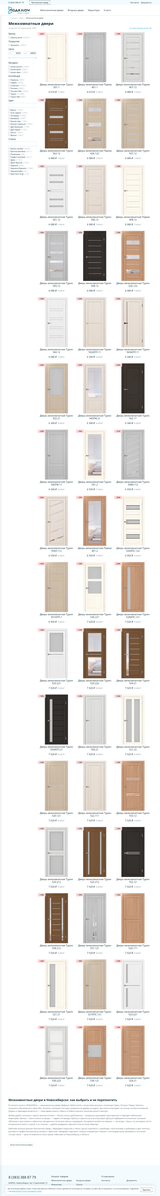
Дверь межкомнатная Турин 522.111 (94, 814)
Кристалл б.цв (19, 174)
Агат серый (19, 112)
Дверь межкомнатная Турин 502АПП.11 (94, 351)
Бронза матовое (21, 151)
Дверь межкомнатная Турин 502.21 (56, 417)
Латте (16, 132)
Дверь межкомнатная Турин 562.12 (56, 152)
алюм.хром (19, 69)
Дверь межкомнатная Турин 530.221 (94, 616)
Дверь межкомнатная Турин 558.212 (56, 947)
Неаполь (17, 80)
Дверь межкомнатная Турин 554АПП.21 (56, 748)
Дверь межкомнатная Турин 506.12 (94, 218)
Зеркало (17, 165)
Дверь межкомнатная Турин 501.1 (56, 86)
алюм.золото (19, 66)
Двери (21, 18)
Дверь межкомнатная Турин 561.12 (56, 218)
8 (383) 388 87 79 (16, 2)
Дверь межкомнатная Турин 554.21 (133, 682)
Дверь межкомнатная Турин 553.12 (133, 814)
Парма (17, 82)
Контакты (134, 2)
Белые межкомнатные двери (21, 1145)
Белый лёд (18, 121)
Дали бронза (19, 162)
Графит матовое (21, 157)
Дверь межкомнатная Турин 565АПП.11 (133, 351)
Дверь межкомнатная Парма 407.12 (133, 86)
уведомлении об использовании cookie (26, 1191)
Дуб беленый (20, 127)
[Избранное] (145, 10)
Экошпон (18, 45)
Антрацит (18, 115)
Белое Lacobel (20, 148)
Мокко (17, 135)
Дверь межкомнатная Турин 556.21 (94, 748)
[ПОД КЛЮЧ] (9, 18)
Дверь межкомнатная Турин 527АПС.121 (94, 1013)
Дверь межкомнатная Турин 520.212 (56, 881)
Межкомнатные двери (52, 10)
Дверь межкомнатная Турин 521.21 (56, 1013)
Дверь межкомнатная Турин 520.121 (56, 814)
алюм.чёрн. (19, 72)
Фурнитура (94, 10)
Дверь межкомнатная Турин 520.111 (133, 947)
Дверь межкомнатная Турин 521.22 (133, 748)
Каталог (15, 18)
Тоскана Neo (19, 91)
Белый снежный (21, 124)
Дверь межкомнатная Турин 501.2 (94, 483)
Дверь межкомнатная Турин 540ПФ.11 (56, 483)
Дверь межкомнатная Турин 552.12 (133, 881)
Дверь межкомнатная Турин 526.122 (133, 285)
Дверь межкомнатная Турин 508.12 (94, 285)
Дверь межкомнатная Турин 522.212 (94, 881)
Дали (16, 160)
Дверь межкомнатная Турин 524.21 (133, 1079)
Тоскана (17, 88)
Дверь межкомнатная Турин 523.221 (133, 1013)
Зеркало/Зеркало (21, 168)
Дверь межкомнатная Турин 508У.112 (133, 483)
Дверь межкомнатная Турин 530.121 (94, 1079)
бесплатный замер (39, 2)
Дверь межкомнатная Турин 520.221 (56, 682)
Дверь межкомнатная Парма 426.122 (95, 152)
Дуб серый (18, 129)
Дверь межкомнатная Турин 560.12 (56, 351)
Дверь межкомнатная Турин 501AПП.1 (56, 616)
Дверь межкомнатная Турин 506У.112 (56, 549)
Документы (146, 2)
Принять (146, 1190)
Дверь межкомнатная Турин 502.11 (133, 417)
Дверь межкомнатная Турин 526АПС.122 (133, 549)
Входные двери (76, 10)
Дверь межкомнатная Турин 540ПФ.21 (94, 417)
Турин (17, 94)
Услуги (107, 10)
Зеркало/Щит (19, 171)
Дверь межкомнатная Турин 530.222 (56, 1079)
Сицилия (18, 85)
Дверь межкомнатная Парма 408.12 (133, 218)
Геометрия (17, 154)
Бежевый (18, 118)
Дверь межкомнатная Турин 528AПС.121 (133, 616)
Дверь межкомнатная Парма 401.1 (95, 86)
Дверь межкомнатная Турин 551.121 (94, 947)
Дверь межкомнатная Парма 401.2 (95, 549)
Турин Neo (18, 96)
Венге (16, 110)
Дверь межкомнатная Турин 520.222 (94, 682)
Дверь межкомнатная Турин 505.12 (56, 285)
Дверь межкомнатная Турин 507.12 (133, 152)
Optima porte (20, 37)
